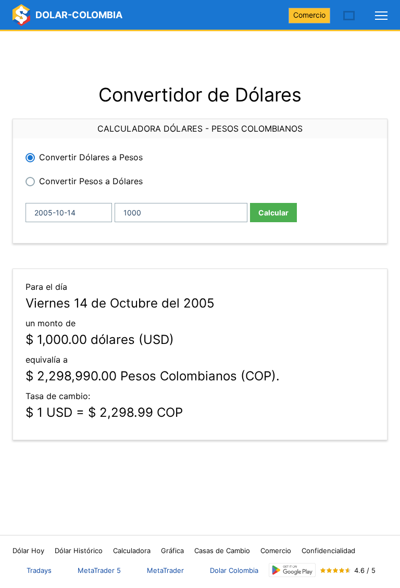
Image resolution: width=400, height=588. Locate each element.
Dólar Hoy (28, 550)
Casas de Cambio (222, 550)
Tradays (39, 570)
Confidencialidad (328, 550)
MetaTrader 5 (99, 570)
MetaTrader (165, 570)
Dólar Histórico (79, 550)
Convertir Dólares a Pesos (91, 157)
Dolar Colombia (234, 570)
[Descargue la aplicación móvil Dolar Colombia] (292, 570)
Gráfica (172, 550)
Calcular (273, 212)
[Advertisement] (200, 57)
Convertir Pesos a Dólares (91, 181)
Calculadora (132, 550)
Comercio (309, 14)
